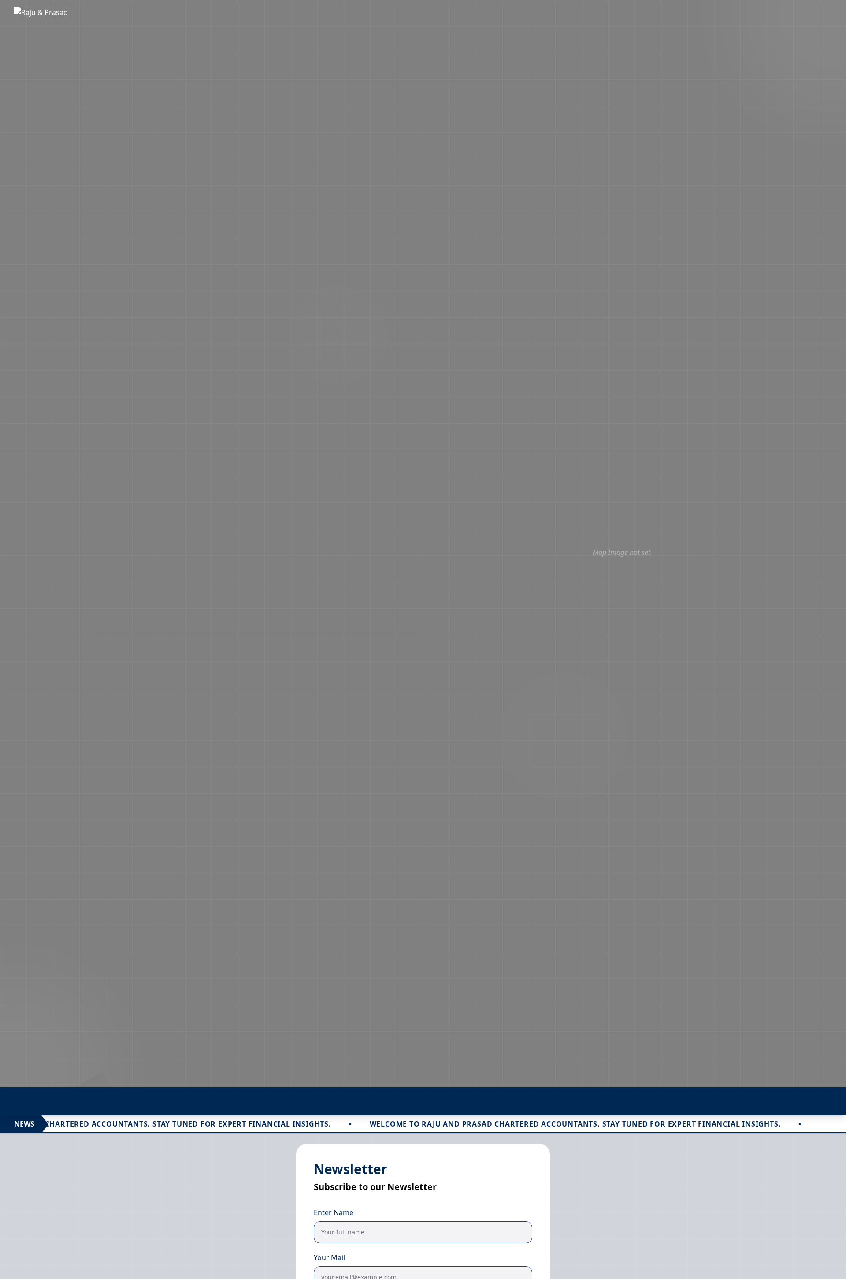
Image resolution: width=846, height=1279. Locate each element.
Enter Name (333, 1212)
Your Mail (329, 1257)
